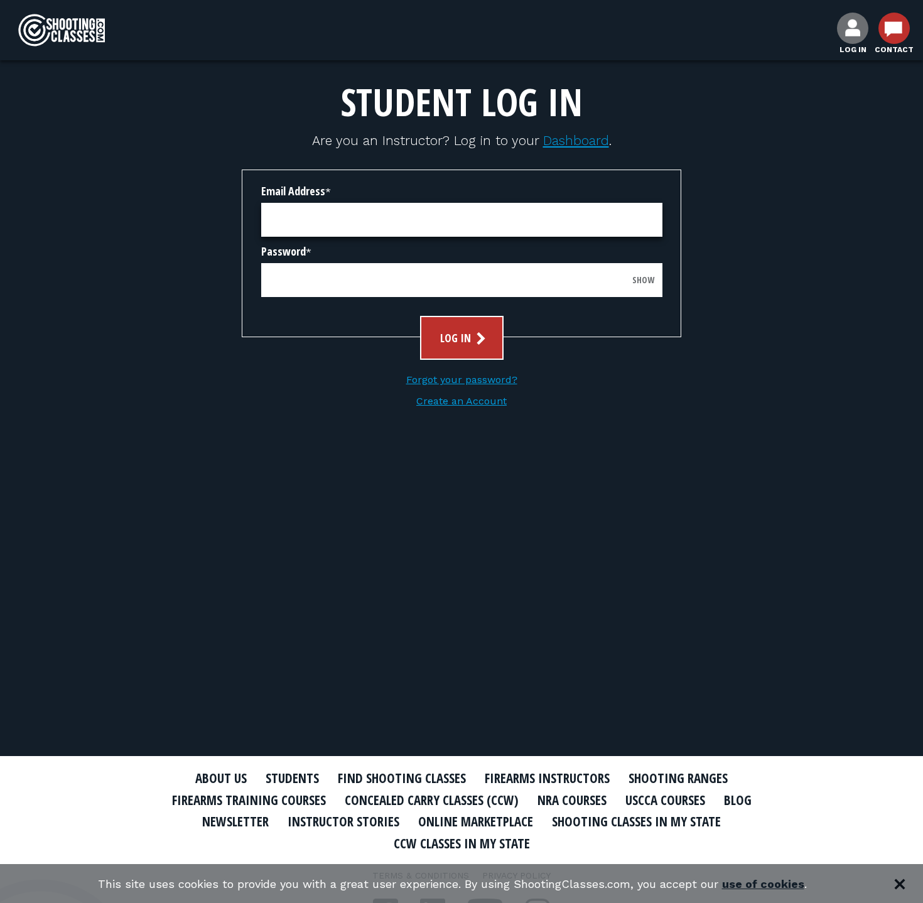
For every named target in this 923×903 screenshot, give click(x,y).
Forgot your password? (461, 380)
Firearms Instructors (547, 778)
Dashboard (576, 140)
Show (643, 280)
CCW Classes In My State (462, 843)
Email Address (293, 190)
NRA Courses (572, 800)
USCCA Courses (665, 800)
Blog (738, 800)
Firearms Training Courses (249, 800)
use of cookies (763, 883)
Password (283, 251)
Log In (456, 337)
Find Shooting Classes (402, 778)
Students (292, 778)
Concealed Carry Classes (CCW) (432, 800)
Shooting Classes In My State (636, 821)
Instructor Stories (343, 821)
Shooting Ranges (678, 778)
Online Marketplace (475, 821)
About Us (221, 778)
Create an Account (461, 401)
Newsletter (235, 821)
